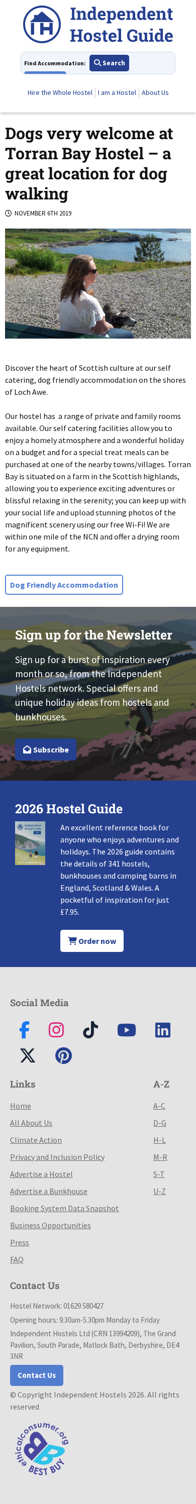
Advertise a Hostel (41, 1174)
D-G (159, 1123)
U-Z (159, 1191)
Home (20, 1106)
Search (113, 62)
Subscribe (50, 749)
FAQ (17, 1259)
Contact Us (37, 1375)
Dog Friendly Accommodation (64, 585)
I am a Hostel (117, 92)
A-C (159, 1106)
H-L (159, 1140)
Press (19, 1242)
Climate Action (36, 1140)
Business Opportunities (50, 1225)
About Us (155, 92)
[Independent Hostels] (98, 26)
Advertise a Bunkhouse (48, 1191)
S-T (159, 1174)
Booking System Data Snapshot (64, 1208)
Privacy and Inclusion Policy (57, 1157)
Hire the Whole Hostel (60, 92)
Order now (96, 941)
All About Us (31, 1123)
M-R (160, 1157)
